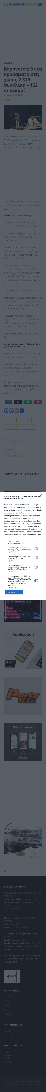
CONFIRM (11, 592)
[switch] (36, 548)
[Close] (41, 496)
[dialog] (23, 546)
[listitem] (23, 542)
